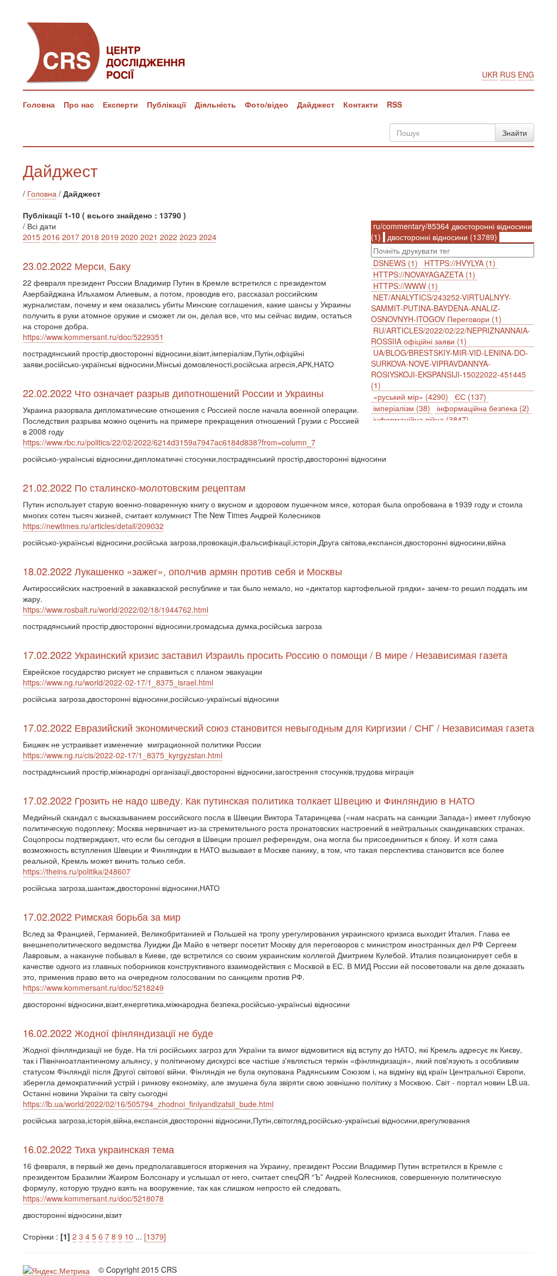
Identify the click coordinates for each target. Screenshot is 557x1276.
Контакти (360, 104)
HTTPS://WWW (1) (405, 285)
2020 (129, 236)
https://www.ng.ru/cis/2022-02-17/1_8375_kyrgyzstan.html (122, 755)
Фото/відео (266, 104)
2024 (207, 236)
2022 (168, 236)
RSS (394, 104)
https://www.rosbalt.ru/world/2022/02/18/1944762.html (115, 609)
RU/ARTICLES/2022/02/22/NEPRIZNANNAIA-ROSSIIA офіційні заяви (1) (450, 336)
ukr (490, 74)
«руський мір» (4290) (410, 396)
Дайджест (316, 104)
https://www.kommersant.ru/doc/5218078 (93, 1198)
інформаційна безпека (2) (483, 408)
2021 (149, 236)
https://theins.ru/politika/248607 (77, 871)
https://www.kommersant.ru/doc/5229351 (93, 336)
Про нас (79, 104)
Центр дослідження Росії (111, 51)
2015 (31, 236)
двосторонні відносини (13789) (442, 236)
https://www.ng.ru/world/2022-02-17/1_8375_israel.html (118, 682)
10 (129, 1236)
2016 (51, 236)
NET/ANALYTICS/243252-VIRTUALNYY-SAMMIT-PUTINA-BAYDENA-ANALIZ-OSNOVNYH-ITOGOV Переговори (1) (441, 308)
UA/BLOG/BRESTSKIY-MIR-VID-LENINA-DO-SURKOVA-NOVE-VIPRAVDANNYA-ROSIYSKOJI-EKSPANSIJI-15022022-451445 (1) (449, 369)
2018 (90, 236)
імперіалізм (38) (401, 408)
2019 (110, 236)
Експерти (120, 104)
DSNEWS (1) (395, 262)
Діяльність (215, 104)
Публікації (166, 104)
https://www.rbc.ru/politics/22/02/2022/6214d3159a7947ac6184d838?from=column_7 (169, 442)
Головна (39, 104)
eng (526, 74)
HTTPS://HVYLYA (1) (460, 262)
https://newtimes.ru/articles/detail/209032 (93, 525)
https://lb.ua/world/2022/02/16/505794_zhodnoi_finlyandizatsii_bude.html (148, 1103)
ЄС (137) (470, 396)
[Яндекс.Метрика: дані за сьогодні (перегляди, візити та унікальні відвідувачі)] (56, 1270)
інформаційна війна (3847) (421, 419)
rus (508, 74)
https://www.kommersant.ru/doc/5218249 (93, 987)
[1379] (155, 1236)
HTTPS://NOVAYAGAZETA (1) (424, 274)
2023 (188, 236)
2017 (70, 236)
